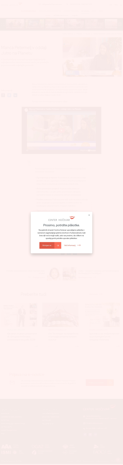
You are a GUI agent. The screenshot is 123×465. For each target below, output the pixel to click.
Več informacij (70, 245)
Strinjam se (46, 245)
